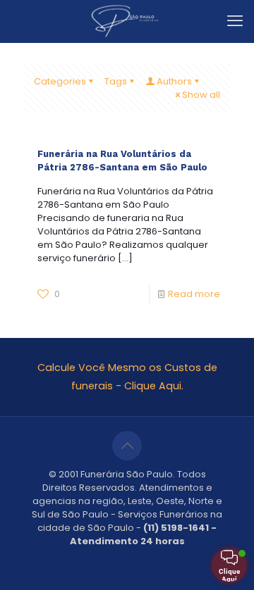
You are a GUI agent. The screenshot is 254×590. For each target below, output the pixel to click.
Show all (201, 94)
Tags (115, 81)
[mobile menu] (235, 21)
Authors (174, 81)
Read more (194, 294)
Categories (60, 81)
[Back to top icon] (127, 445)
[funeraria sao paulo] (127, 21)
